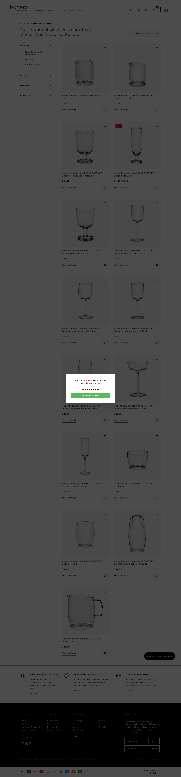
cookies (86, 380)
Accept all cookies (90, 395)
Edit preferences (90, 389)
